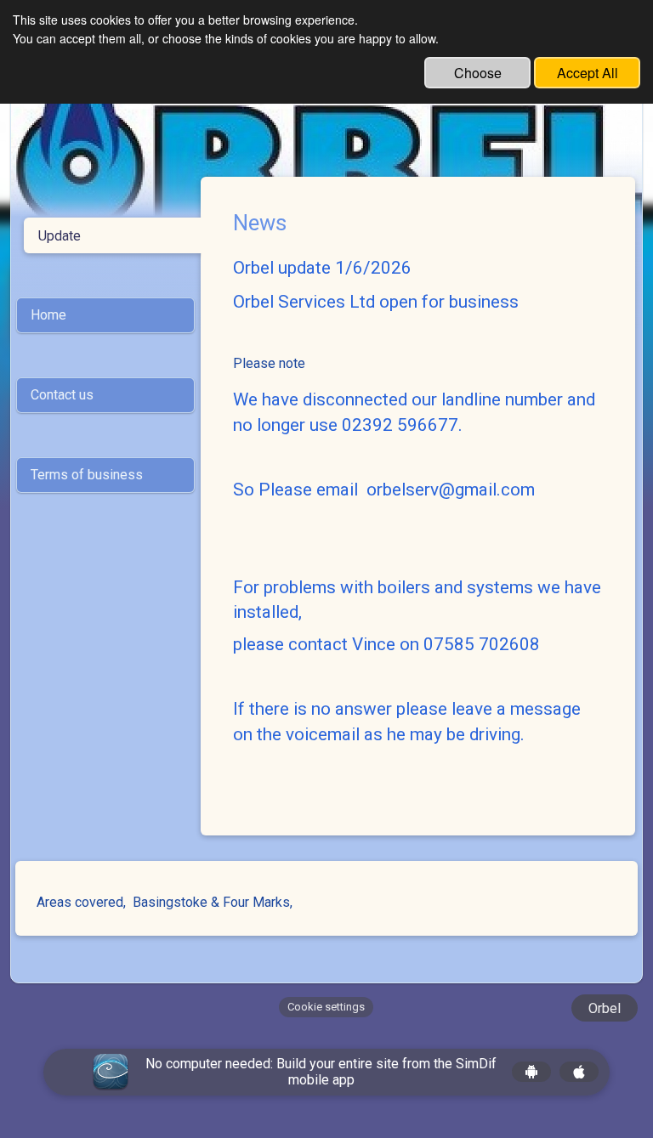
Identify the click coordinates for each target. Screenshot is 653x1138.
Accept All (587, 72)
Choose (478, 72)
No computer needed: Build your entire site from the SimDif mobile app (321, 1072)
